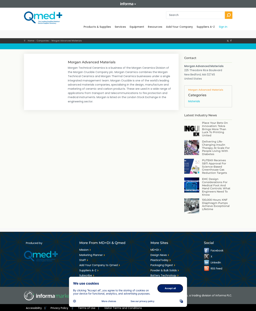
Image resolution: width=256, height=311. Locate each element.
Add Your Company (179, 27)
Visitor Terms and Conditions (123, 308)
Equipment (137, 27)
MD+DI (154, 250)
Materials (194, 101)
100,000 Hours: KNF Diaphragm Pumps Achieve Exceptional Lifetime (216, 204)
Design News (158, 255)
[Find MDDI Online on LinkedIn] (207, 262)
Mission (84, 250)
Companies (43, 40)
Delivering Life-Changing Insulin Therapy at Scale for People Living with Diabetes (216, 148)
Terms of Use (88, 308)
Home (31, 40)
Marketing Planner (91, 255)
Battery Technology (163, 275)
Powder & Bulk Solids (163, 270)
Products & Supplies (97, 27)
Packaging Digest (161, 265)
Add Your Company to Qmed (98, 265)
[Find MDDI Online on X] (207, 256)
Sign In (223, 27)
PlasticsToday (159, 260)
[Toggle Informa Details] (128, 4)
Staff (82, 260)
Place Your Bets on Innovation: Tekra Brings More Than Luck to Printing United (215, 129)
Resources (155, 27)
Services (120, 27)
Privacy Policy (61, 308)
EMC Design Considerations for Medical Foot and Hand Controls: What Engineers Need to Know (216, 186)
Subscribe (85, 275)
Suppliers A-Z (206, 27)
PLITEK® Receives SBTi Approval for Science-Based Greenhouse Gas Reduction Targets (214, 167)
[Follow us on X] (227, 40)
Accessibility (35, 308)
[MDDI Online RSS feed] (207, 268)
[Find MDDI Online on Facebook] (207, 250)
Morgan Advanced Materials (67, 40)
